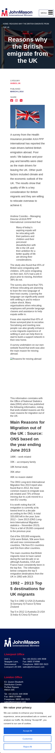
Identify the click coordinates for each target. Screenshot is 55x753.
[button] (50, 13)
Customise (27, 739)
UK (31, 34)
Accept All (27, 731)
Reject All (27, 747)
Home (5, 24)
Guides (25, 34)
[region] (27, 728)
